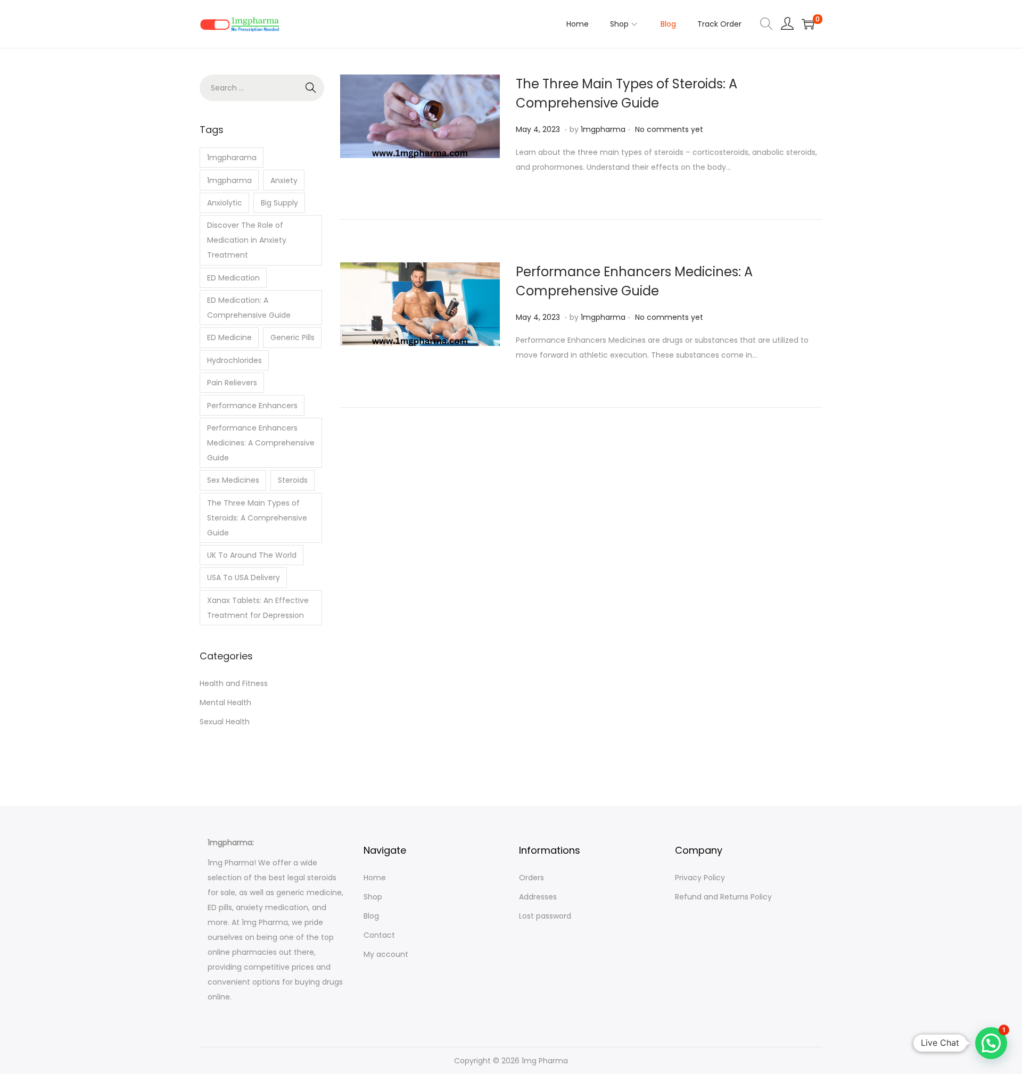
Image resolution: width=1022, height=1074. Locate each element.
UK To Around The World (251, 555)
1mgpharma (603, 129)
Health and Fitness (234, 683)
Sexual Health (225, 721)
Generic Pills (292, 337)
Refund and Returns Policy (723, 896)
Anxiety (284, 180)
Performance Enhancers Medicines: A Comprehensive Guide (261, 443)
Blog (371, 916)
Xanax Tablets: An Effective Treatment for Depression (258, 608)
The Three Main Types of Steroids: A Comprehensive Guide (257, 518)
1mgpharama (232, 157)
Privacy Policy (700, 877)
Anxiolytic (224, 202)
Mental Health (225, 702)
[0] (808, 24)
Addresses (538, 896)
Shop (373, 896)
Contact (379, 935)
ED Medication (233, 277)
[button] (991, 1043)
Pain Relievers (232, 382)
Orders (531, 877)
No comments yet (669, 129)
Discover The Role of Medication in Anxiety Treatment (246, 240)
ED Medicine (229, 337)
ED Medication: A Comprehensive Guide (249, 307)
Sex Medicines (233, 480)
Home (375, 877)
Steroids (293, 480)
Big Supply (279, 202)
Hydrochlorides (234, 360)
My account (386, 954)
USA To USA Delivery (243, 577)
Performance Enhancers (252, 405)
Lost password (545, 916)
